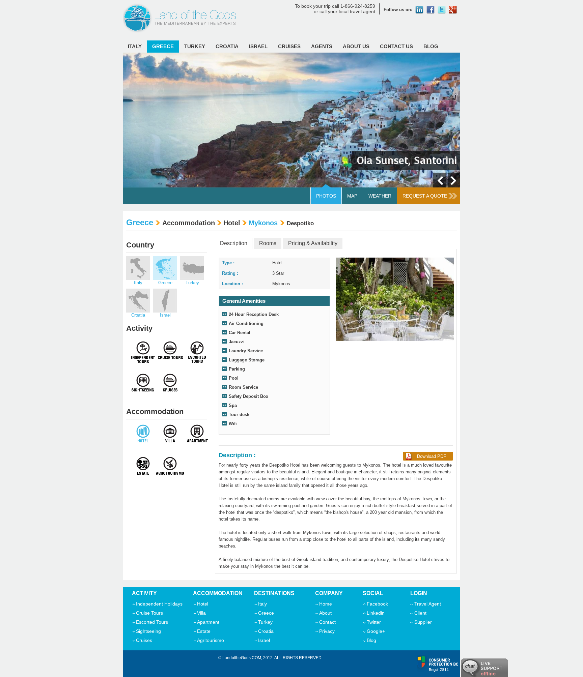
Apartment (208, 622)
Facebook (377, 604)
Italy (135, 46)
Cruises (289, 46)
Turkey (194, 46)
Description (233, 243)
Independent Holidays (159, 604)
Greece (163, 46)
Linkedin (376, 613)
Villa (201, 613)
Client (420, 613)
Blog (430, 46)
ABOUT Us (356, 46)
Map (352, 196)
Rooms (267, 243)
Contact (327, 622)
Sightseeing (148, 631)
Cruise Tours (149, 613)
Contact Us (396, 46)
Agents (321, 46)
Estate (204, 631)
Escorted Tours (152, 622)
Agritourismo (210, 640)
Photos (326, 196)
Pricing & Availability (312, 243)
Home (325, 604)
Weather (379, 196)
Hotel (202, 604)
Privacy (327, 631)
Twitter (374, 622)
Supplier (423, 622)
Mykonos (263, 223)
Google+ (376, 631)
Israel (258, 46)
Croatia (227, 46)
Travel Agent (427, 604)
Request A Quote (424, 196)
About (325, 613)
